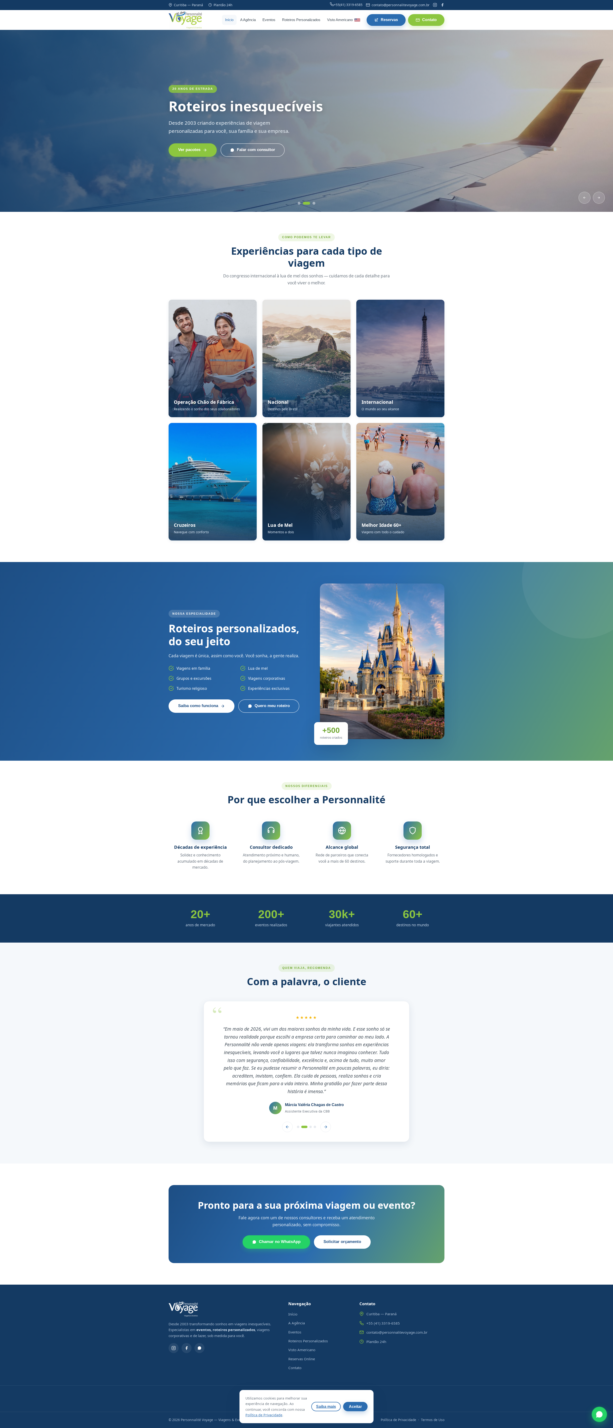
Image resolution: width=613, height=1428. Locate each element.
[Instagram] (435, 5)
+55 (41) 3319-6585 (383, 1291)
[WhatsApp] (199, 1317)
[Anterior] (584, 198)
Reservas (389, 20)
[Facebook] (442, 5)
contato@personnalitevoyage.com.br (396, 1301)
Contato (429, 20)
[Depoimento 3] (309, 1095)
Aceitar (355, 1407)
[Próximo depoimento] (325, 1095)
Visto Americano (340, 20)
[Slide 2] (307, 203)
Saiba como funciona (198, 705)
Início (229, 20)
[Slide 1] (301, 203)
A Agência (248, 20)
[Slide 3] (313, 203)
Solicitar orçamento (342, 1210)
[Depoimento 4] (315, 1095)
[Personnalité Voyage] (185, 20)
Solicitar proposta (195, 158)
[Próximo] (599, 198)
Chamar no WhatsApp (280, 1210)
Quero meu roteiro (272, 705)
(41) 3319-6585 (348, 4)
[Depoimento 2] (302, 1095)
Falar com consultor (268, 158)
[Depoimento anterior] (287, 1095)
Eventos (268, 20)
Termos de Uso (432, 1388)
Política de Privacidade (398, 1388)
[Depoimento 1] (298, 1095)
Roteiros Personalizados (301, 20)
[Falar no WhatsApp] (599, 1414)
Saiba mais (326, 1407)
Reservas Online (301, 1327)
